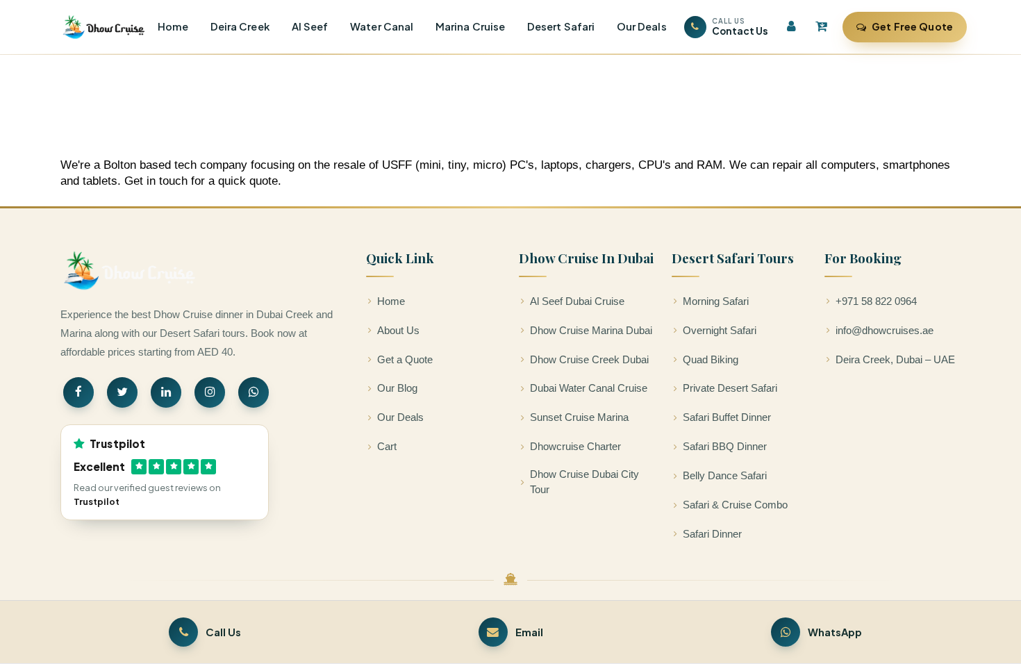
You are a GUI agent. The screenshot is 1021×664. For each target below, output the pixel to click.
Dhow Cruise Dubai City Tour (584, 482)
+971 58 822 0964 (876, 301)
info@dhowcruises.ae (884, 330)
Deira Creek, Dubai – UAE (895, 359)
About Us (398, 330)
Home (173, 26)
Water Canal (381, 26)
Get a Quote (405, 359)
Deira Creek (239, 26)
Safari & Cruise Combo (735, 505)
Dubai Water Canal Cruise (588, 388)
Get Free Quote (912, 26)
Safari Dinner (712, 534)
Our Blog (397, 388)
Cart (387, 446)
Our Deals (642, 26)
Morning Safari (716, 301)
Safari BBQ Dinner (725, 446)
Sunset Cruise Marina (579, 417)
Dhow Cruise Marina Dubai (591, 330)
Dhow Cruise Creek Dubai (589, 359)
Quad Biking (710, 359)
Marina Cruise (470, 26)
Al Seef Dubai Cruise (577, 301)
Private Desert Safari (730, 388)
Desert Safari (561, 26)
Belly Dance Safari (725, 475)
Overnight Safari (719, 330)
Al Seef (310, 26)
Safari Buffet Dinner (727, 417)
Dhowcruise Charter (575, 446)
